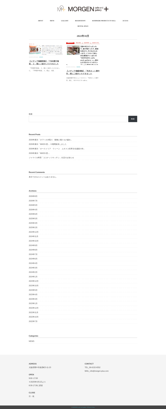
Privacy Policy (91, 407)
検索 (30, 114)
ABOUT (40, 21)
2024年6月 (33, 259)
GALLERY (64, 21)
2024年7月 (33, 254)
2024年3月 (33, 268)
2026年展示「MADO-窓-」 (39, 153)
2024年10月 (34, 241)
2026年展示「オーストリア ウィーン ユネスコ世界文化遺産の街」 (57, 149)
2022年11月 (33, 312)
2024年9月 (33, 245)
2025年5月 (33, 219)
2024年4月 (33, 263)
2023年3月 (33, 299)
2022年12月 (34, 308)
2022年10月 (34, 317)
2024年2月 (33, 272)
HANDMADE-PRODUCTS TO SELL (104, 21)
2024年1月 (33, 277)
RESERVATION (80, 21)
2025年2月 (33, 227)
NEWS (41, 57)
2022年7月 (33, 321)
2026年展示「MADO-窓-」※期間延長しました (48, 144)
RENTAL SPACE (83, 26)
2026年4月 (33, 210)
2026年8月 (33, 196)
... (54, 70)
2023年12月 (34, 281)
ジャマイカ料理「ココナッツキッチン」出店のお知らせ (51, 158)
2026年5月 (33, 205)
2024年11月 (33, 236)
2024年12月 (34, 232)
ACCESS (125, 21)
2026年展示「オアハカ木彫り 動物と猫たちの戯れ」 (51, 140)
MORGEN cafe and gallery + (79, 407)
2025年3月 (33, 223)
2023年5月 (33, 290)
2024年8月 (33, 250)
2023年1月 (33, 303)
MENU (52, 21)
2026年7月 (33, 201)
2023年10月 (34, 286)
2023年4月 (33, 294)
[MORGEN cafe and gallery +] (83, 5)
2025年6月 (33, 214)
